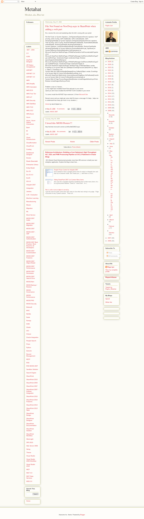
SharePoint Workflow (30, 435)
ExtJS (28, 178)
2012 (110, 99)
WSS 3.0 (29, 481)
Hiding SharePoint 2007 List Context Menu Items (69, 179)
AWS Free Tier (31, 94)
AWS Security (30, 100)
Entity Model (30, 168)
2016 (110, 87)
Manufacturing (31, 201)
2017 (110, 85)
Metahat (33, 8)
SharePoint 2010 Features (32, 400)
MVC (28, 310)
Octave (28, 334)
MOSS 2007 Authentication (31, 238)
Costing (28, 149)
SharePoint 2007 (32, 386)
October (111, 128)
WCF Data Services (29, 477)
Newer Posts (50, 142)
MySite (28, 314)
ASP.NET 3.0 (30, 77)
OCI (27, 331)
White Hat (108, 302)
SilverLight (29, 439)
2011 (109, 102)
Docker (28, 158)
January (111, 232)
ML (27, 211)
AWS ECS (29, 90)
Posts (110, 253)
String (28, 449)
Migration (29, 208)
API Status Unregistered (30, 66)
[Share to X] (76, 109)
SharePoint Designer (30, 419)
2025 (110, 64)
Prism (28, 344)
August (112, 139)
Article (47, 104)
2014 (110, 93)
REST (28, 359)
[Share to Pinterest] (80, 109)
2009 (110, 108)
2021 (110, 73)
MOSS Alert (30, 282)
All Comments (113, 256)
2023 (110, 67)
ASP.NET (29, 70)
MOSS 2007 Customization (31, 251)
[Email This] (72, 109)
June (111, 146)
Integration (30, 188)
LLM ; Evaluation (32, 195)
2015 (110, 90)
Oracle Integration (32, 337)
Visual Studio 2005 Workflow (31, 460)
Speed (107, 299)
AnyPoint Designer (29, 61)
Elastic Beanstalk (32, 161)
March (112, 220)
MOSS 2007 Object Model (30, 262)
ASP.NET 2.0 (30, 73)
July (111, 143)
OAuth (28, 327)
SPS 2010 (29, 442)
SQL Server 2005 (32, 446)
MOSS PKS (30, 300)
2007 (110, 238)
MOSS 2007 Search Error (30, 277)
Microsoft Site (83, 94)
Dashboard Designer (30, 153)
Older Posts (94, 142)
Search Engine (31, 373)
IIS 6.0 (28, 181)
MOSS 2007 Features (30, 257)
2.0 (27, 53)
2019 (110, 79)
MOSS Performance (30, 296)
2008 (110, 110)
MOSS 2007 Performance (30, 267)
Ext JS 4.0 (29, 175)
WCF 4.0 (29, 473)
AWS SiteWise (31, 104)
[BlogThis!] (74, 109)
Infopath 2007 (31, 185)
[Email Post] (68, 109)
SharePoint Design (30, 414)
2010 (110, 105)
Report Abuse (110, 277)
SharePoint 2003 (32, 383)
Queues (29, 351)
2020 (110, 76)
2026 (110, 61)
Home (72, 142)
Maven (28, 205)
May (111, 151)
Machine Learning (32, 198)
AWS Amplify (30, 83)
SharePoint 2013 (32, 405)
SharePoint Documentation (31, 424)
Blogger (82, 515)
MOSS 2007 (54, 111)
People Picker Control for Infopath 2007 (66, 170)
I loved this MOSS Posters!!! (58, 123)
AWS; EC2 (29, 110)
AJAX (28, 56)
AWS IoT (29, 97)
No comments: (61, 131)
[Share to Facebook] (78, 109)
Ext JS (28, 171)
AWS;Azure (30, 114)
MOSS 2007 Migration (30, 224)
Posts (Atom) (76, 147)
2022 (110, 70)
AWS (28, 80)
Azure (28, 117)
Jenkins (28, 191)
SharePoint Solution (30, 429)
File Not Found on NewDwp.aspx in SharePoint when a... (111, 172)
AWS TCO (29, 107)
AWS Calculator (31, 87)
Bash (28, 127)
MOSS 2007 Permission (30, 272)
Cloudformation (31, 143)
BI (27, 131)
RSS (27, 363)
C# (27, 134)
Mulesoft (29, 307)
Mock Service (30, 215)
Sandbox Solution (32, 369)
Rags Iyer (111, 267)
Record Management (30, 355)
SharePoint (30, 376)
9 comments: (61, 109)
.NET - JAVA (30, 50)
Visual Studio (30, 456)
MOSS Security (31, 304)
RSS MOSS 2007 (32, 366)
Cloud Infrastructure (30, 138)
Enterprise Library (32, 164)
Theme (28, 452)
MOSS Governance (30, 291)
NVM (28, 324)
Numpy (28, 320)
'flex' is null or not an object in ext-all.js (57, 190)
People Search (31, 341)
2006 (110, 241)
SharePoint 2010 (32, 379)
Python (28, 347)
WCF (28, 469)
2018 (110, 82)
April (111, 215)
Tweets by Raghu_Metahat (110, 288)
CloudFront (30, 146)
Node (28, 317)
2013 (110, 96)
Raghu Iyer (109, 25)
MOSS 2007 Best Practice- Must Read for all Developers (32, 244)
